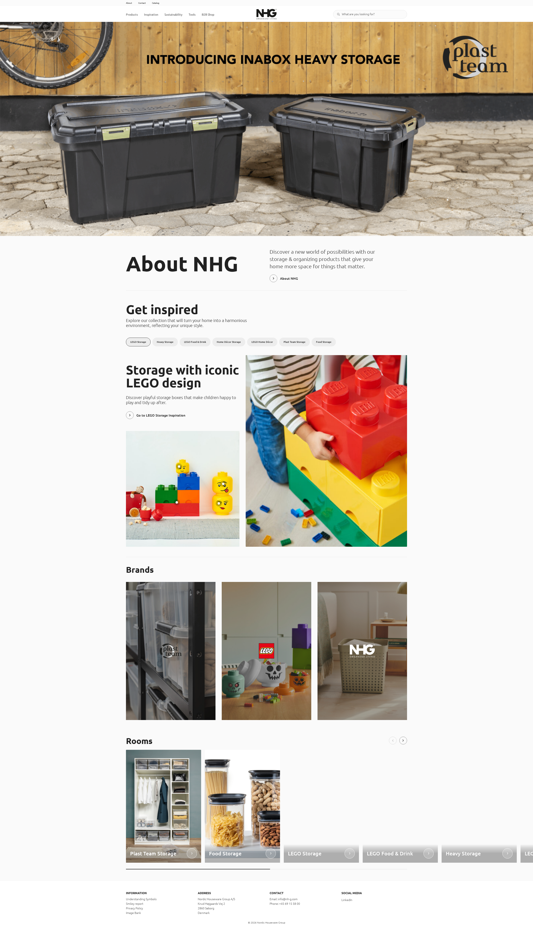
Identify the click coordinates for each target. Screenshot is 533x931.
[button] (393, 740)
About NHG (289, 278)
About (129, 3)
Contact (142, 3)
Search (338, 14)
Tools (192, 14)
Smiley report (134, 903)
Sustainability (173, 14)
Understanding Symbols (141, 899)
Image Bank (133, 913)
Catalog (155, 3)
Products (132, 14)
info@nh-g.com (288, 899)
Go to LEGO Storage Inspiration (160, 415)
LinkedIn (346, 900)
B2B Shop (208, 14)
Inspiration (151, 14)
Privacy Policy (134, 908)
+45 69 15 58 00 (289, 903)
